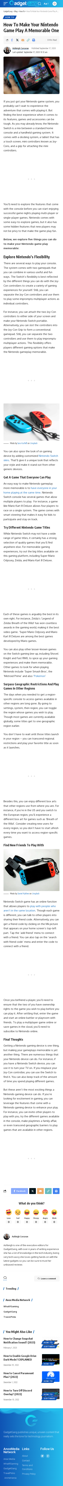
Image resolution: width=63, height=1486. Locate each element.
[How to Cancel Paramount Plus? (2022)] (50, 1376)
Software (49, 1347)
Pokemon (39, 676)
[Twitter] (42, 1456)
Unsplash (33, 443)
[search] (39, 3)
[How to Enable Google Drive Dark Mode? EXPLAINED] (50, 1359)
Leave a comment (48, 1278)
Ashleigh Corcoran (20, 48)
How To (9, 17)
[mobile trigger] (6, 3)
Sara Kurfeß (22, 443)
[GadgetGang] (24, 3)
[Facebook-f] (48, 1456)
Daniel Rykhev (23, 893)
